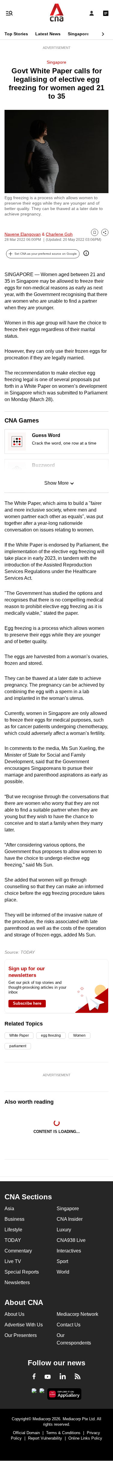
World (63, 1271)
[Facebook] (34, 1377)
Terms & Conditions (63, 1433)
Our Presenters (21, 1335)
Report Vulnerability (45, 1438)
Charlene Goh (59, 234)
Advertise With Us (24, 1324)
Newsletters (17, 1282)
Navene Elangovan (23, 234)
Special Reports (22, 1271)
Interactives (69, 1250)
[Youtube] (48, 1377)
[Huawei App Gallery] (64, 1394)
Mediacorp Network (77, 1314)
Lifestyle (13, 1229)
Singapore (78, 33)
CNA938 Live (71, 1240)
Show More (56, 483)
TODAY (13, 1240)
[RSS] (77, 1377)
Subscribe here (27, 1003)
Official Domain (26, 1433)
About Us (14, 1314)
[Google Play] (34, 1392)
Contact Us (68, 1324)
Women (79, 1035)
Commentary (18, 1250)
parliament (17, 1046)
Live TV (13, 1261)
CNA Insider (70, 1219)
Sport (62, 1261)
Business (14, 1219)
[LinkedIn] (63, 1377)
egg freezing (51, 1035)
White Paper (19, 1035)
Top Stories (16, 33)
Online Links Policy (85, 1438)
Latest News (48, 33)
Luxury (64, 1229)
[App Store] (41, 1392)
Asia (9, 1208)
